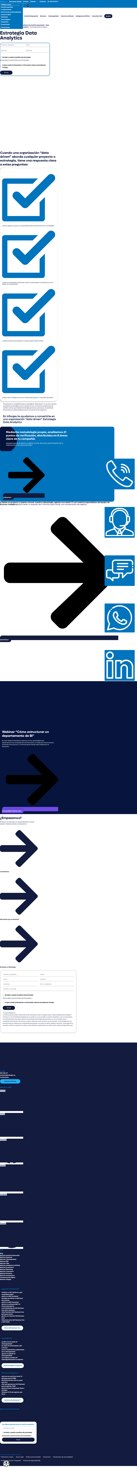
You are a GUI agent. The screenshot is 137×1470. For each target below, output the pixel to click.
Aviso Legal (19, 1457)
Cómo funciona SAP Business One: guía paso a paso (13, 1313)
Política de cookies (7, 1457)
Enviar (6, 73)
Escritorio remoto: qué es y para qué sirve (12, 1381)
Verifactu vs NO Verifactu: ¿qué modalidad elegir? (12, 1293)
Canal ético (47, 1457)
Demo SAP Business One (12, 1328)
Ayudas (108, 16)
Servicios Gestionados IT (12, 1400)
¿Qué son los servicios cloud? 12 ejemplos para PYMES (12, 1377)
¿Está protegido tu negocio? (13, 1366)
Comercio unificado (67, 16)
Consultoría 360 (97, 16)
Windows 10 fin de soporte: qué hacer (12, 1393)
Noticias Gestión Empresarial (10, 1255)
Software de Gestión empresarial (33, 25)
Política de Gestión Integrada (11, 1461)
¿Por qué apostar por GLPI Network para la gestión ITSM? (13, 1385)
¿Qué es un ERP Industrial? (10, 1302)
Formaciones (5, 27)
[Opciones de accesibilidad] (6, 1463)
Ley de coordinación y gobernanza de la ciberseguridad (13, 1351)
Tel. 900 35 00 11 (53, 2)
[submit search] (28, 5)
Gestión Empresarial (31, 16)
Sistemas (43, 16)
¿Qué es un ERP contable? (10, 1296)
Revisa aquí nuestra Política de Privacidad (14, 60)
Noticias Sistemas (6, 1257)
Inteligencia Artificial (83, 16)
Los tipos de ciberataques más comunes (12, 1347)
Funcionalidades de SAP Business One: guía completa (13, 1309)
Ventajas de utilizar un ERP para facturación (12, 1299)
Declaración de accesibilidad (63, 1457)
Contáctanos (4, 1077)
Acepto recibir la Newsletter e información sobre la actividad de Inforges (24, 66)
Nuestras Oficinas (10, 1081)
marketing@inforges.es (7, 1075)
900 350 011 (4, 1073)
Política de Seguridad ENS (31, 1461)
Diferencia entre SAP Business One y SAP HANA (13, 1321)
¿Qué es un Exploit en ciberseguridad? (8, 1355)
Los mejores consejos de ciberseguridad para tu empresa (12, 1359)
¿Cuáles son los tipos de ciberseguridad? (9, 1343)
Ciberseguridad (53, 16)
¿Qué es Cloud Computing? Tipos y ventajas (13, 1389)
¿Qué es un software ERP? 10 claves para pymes (11, 1305)
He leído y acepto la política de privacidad (16, 57)
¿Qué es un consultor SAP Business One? (13, 1317)
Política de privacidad (33, 1457)
